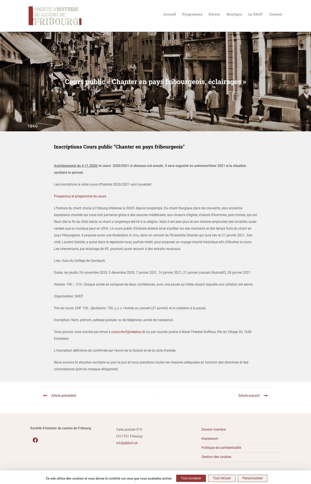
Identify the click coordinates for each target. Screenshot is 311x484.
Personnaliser (252, 478)
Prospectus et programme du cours (80, 196)
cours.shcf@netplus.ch (128, 332)
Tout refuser (222, 478)
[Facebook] (35, 440)
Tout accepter (191, 478)
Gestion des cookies (216, 457)
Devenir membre (213, 429)
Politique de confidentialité (221, 448)
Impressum (209, 439)
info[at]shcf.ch (127, 443)
